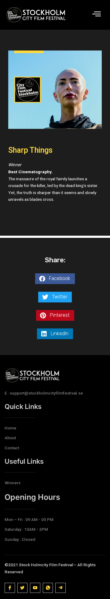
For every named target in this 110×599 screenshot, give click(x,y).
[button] (55, 278)
